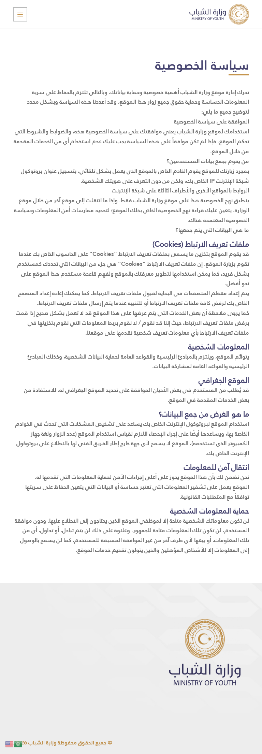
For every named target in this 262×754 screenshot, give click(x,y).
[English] (9, 743)
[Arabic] (18, 743)
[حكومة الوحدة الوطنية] (219, 14)
